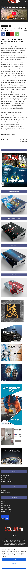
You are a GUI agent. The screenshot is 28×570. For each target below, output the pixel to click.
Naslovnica (3, 4)
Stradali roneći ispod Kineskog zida (22, 140)
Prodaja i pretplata (5, 479)
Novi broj (3, 501)
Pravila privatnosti (5, 492)
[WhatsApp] (17, 34)
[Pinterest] (12, 34)
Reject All (14, 567)
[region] (14, 558)
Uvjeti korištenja (5, 475)
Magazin (8, 4)
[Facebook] (3, 34)
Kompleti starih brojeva (6, 511)
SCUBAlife (6, 30)
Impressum (4, 477)
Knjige (2, 503)
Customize (14, 563)
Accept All (14, 559)
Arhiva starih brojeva (6, 509)
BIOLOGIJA (8, 134)
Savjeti (12, 4)
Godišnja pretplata (5, 507)
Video (10, 25)
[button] (2, 2)
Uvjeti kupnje (4, 490)
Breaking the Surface (6, 139)
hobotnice (13, 134)
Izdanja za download (6, 505)
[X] (8, 34)
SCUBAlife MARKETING (6, 481)
